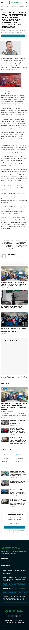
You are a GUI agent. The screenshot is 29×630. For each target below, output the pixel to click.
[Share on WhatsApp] (21, 36)
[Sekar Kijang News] (14, 2)
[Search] (27, 2)
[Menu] (2, 2)
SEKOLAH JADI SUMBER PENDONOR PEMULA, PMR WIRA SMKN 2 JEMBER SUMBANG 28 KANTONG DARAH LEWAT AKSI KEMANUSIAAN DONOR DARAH (18, 440)
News (2, 9)
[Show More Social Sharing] (26, 36)
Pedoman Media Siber (11, 622)
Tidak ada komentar (10, 32)
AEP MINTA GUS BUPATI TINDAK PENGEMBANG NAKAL (14, 589)
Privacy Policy (14, 532)
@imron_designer (23, 625)
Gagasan (4, 388)
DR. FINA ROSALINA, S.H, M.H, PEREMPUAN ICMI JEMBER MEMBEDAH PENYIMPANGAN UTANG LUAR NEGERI (21, 243)
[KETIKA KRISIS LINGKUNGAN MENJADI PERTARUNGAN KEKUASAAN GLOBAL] (14, 297)
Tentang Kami (8, 620)
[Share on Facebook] (5, 36)
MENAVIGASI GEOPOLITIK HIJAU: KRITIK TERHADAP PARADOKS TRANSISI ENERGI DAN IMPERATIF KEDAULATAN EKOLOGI (14, 284)
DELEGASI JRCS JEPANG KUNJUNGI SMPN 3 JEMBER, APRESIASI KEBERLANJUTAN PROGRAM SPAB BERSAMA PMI (13, 330)
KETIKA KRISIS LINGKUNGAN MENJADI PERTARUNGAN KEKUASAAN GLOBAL (12, 307)
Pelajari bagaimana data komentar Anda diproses (15, 377)
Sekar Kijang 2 (9, 30)
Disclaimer (21, 622)
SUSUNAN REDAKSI (18, 620)
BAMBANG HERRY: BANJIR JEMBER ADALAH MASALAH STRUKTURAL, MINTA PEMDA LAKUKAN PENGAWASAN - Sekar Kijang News (14, 584)
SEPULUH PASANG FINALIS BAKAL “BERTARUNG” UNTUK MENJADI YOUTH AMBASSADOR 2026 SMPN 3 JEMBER (14, 572)
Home (2, 6)
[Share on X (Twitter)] (13, 36)
